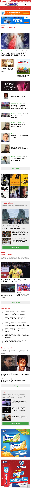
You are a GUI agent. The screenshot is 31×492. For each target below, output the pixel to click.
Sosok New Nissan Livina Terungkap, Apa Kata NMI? (19, 409)
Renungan (9, 51)
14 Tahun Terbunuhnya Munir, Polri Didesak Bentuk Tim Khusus (15, 375)
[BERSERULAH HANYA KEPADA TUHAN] (5, 137)
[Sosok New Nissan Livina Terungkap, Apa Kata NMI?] (6, 410)
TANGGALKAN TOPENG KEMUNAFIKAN (18, 159)
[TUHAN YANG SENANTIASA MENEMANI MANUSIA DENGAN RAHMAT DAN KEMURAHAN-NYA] (15, 41)
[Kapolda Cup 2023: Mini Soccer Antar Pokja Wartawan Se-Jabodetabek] (5, 106)
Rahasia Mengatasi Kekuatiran (17, 116)
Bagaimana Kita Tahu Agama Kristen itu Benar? (16, 330)
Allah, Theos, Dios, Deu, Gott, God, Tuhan (16, 319)
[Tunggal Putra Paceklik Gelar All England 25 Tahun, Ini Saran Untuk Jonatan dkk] (15, 270)
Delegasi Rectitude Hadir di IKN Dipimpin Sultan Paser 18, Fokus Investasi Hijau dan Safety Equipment (15, 227)
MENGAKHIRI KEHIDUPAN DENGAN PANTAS (18, 125)
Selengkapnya (15, 168)
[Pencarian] (29, 4)
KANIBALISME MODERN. (18, 96)
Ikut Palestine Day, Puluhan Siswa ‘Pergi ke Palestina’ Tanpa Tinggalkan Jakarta (16, 313)
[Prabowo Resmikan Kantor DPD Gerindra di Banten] (6, 241)
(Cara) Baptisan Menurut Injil (13, 341)
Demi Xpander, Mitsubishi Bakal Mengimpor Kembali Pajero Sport (19, 402)
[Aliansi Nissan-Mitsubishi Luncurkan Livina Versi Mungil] (6, 417)
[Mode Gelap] (26, 4)
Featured (3, 51)
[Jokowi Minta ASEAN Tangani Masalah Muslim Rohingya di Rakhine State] (6, 234)
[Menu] (2, 4)
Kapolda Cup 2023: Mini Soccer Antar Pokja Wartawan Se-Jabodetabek (20, 106)
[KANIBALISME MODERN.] (5, 96)
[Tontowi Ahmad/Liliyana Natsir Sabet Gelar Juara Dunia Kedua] (23, 287)
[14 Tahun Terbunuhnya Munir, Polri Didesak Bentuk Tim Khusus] (15, 363)
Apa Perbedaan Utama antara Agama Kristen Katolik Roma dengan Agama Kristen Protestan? (17, 324)
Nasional (13, 103)
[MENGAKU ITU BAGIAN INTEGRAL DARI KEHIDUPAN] (5, 148)
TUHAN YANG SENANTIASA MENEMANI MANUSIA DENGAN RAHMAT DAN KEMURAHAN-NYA (14, 55)
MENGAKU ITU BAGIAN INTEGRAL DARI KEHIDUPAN (19, 148)
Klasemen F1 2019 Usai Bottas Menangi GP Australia (7, 295)
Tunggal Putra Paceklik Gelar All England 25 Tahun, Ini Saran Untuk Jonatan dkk (15, 280)
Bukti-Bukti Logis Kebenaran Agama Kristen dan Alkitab (17, 336)
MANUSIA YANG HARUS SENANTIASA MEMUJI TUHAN (7, 69)
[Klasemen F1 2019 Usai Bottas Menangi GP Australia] (8, 288)
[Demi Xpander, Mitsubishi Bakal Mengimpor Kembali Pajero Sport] (6, 402)
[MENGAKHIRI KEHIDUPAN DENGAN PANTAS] (5, 126)
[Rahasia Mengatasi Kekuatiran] (5, 116)
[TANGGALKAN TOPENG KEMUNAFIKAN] (5, 160)
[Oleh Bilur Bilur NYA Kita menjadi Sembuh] (23, 66)
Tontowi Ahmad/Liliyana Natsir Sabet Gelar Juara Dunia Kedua (23, 294)
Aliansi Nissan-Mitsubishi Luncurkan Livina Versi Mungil (20, 417)
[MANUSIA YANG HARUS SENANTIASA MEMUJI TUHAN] (7, 63)
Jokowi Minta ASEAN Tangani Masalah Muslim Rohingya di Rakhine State (20, 233)
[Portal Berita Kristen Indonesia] (11, 4)
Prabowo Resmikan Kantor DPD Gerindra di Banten (19, 240)
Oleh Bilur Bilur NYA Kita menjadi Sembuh (23, 75)
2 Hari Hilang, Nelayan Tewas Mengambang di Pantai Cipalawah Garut (13, 381)
